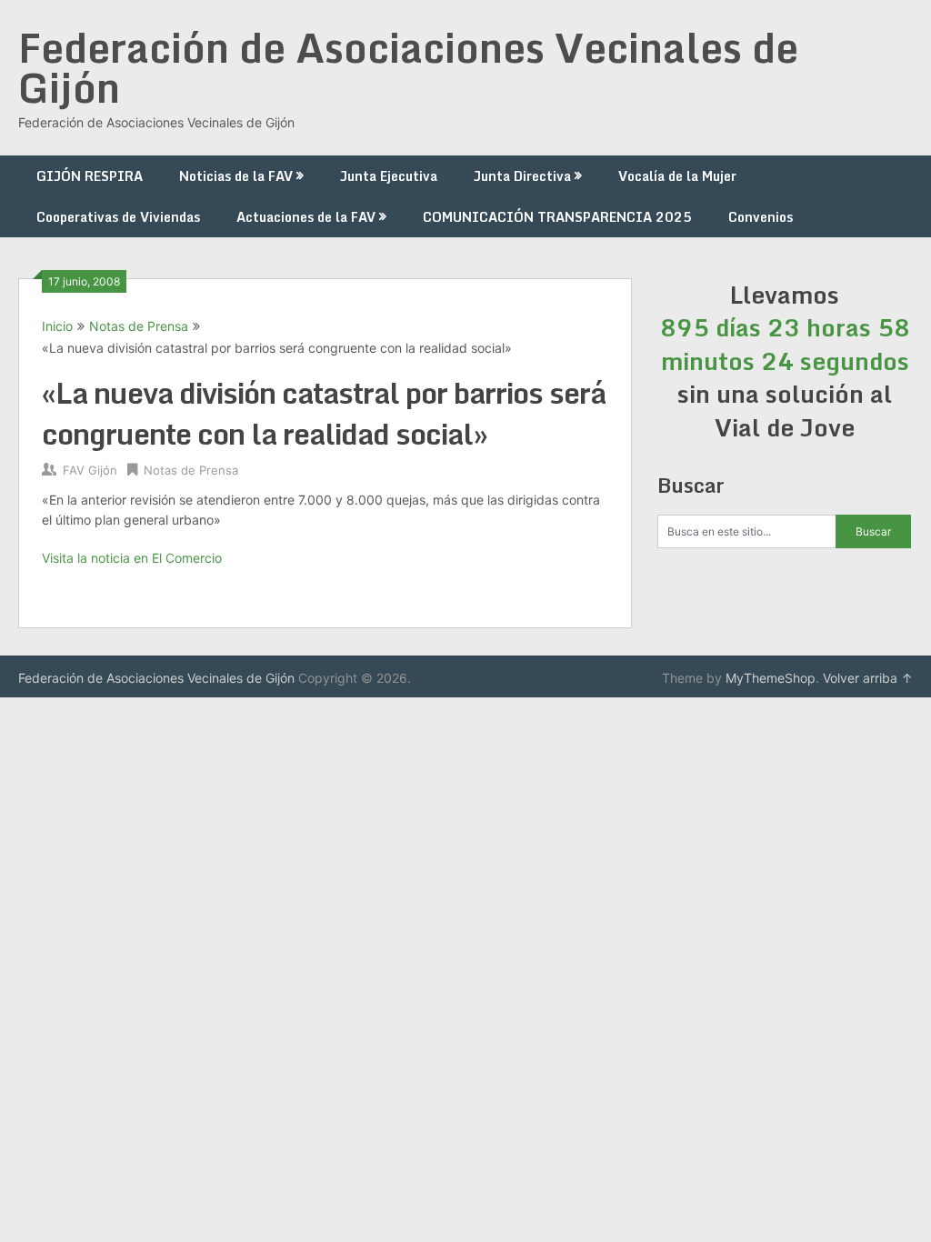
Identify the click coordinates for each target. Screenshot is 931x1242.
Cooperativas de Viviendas (118, 216)
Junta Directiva (522, 175)
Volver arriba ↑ (868, 678)
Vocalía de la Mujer (677, 175)
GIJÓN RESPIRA (89, 175)
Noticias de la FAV (236, 175)
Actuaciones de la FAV (305, 216)
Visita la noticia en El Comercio (132, 558)
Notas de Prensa (138, 326)
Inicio (57, 326)
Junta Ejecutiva (388, 175)
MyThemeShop (771, 678)
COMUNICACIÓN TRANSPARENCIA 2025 (557, 216)
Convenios (760, 216)
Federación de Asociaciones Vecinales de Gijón (408, 67)
